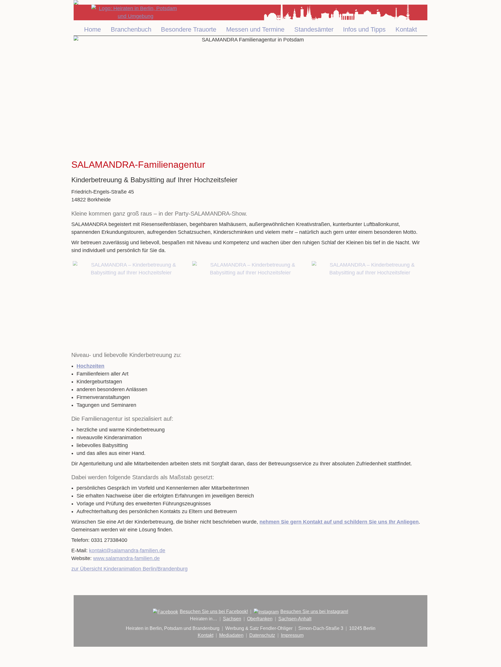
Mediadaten (231, 635)
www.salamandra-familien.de (126, 558)
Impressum (292, 635)
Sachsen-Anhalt (294, 618)
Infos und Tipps (364, 29)
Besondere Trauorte (188, 29)
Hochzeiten (90, 366)
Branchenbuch (131, 29)
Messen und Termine (255, 29)
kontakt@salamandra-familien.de (127, 550)
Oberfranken (260, 618)
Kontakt (406, 29)
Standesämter (313, 29)
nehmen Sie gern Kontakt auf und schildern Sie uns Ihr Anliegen (339, 522)
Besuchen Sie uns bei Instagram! (314, 611)
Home (92, 29)
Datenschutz (262, 635)
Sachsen (232, 618)
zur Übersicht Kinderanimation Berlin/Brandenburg (129, 569)
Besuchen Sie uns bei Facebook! (214, 611)
